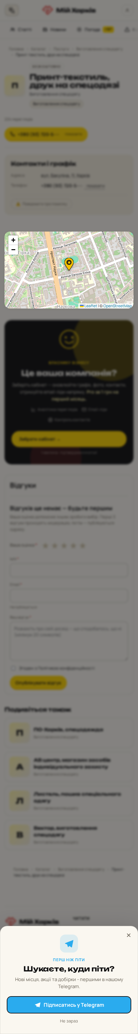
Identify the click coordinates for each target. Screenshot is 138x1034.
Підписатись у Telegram (74, 1004)
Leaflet (90, 306)
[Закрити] (129, 935)
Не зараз (69, 1021)
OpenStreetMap (117, 306)
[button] (69, 264)
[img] (69, 270)
